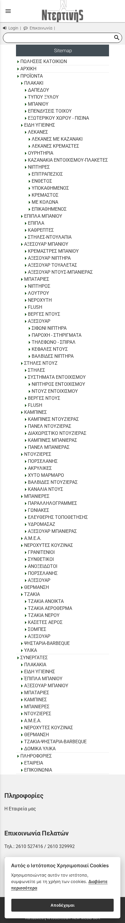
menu (8, 11)
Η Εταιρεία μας (20, 809)
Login (13, 28)
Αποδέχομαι (62, 905)
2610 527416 (29, 846)
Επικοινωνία (40, 28)
